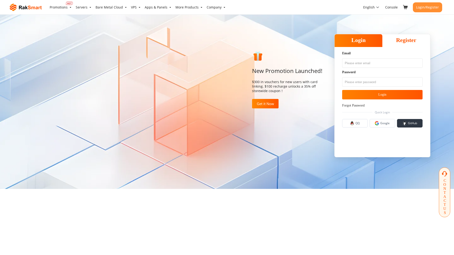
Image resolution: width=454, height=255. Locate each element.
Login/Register (427, 7)
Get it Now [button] (265, 103)
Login (358, 40)
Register (406, 40)
